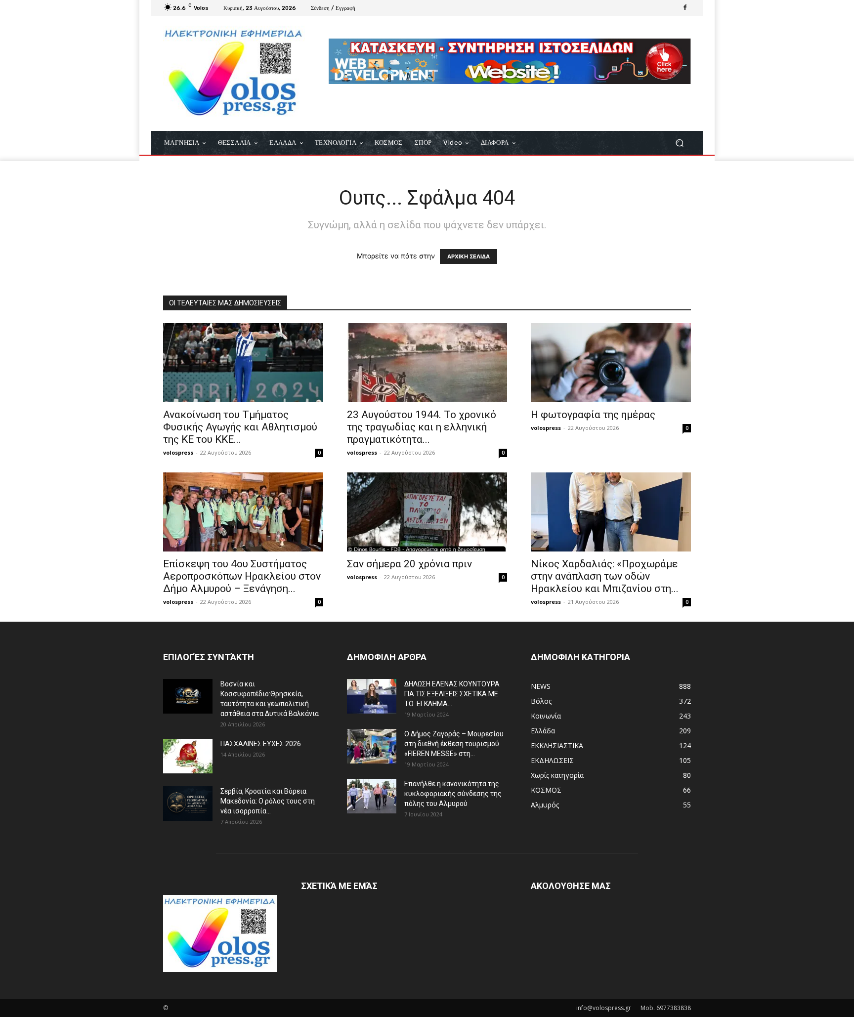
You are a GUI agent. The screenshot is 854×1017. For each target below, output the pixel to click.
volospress (178, 452)
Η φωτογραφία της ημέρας (593, 415)
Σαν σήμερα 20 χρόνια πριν (409, 564)
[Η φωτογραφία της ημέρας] (611, 362)
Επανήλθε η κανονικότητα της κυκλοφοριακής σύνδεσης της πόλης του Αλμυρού (453, 793)
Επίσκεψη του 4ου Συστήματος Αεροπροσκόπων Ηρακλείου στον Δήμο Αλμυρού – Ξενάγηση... (242, 576)
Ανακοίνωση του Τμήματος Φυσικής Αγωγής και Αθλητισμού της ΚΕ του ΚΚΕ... (240, 427)
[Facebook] (685, 8)
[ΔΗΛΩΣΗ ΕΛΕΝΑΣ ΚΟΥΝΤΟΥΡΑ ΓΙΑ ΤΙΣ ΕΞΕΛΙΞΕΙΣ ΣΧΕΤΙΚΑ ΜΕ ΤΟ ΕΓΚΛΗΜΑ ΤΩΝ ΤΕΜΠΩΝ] (371, 696)
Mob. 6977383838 (665, 1008)
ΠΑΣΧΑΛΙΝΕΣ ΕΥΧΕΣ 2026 (260, 744)
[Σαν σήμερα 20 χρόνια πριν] (427, 511)
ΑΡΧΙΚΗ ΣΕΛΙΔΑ (468, 256)
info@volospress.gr (603, 1008)
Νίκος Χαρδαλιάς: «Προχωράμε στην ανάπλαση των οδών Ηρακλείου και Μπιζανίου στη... (605, 576)
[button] (679, 143)
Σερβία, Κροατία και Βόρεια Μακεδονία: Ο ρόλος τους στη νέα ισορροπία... (267, 801)
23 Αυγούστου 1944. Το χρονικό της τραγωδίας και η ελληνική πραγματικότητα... (421, 427)
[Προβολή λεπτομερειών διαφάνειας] (510, 61)
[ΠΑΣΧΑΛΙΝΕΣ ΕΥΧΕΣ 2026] (188, 756)
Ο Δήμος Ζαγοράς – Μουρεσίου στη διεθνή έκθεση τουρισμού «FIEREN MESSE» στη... (454, 744)
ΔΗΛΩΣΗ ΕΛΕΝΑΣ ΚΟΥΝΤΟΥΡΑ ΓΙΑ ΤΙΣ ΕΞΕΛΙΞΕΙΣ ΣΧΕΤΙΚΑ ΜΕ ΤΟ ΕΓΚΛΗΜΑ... (452, 694)
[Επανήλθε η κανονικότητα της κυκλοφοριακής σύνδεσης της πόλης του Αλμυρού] (371, 796)
